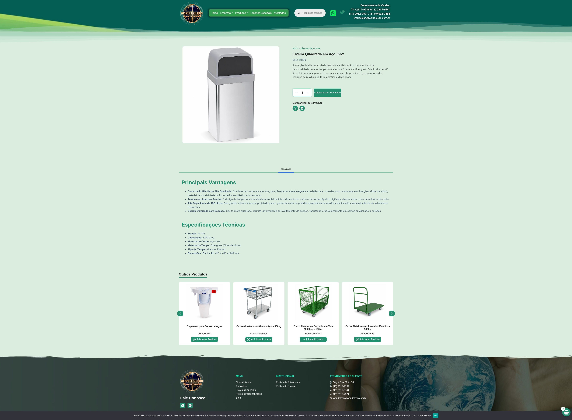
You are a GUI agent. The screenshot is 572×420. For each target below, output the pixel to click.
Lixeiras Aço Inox (310, 48)
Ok (435, 415)
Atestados (241, 386)
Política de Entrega (286, 386)
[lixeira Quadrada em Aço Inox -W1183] (230, 94)
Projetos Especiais (246, 390)
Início (296, 48)
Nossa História (244, 382)
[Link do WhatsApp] (182, 405)
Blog (238, 397)
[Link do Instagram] (190, 405)
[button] (295, 108)
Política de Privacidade (288, 382)
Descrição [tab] (286, 169)
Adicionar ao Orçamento (327, 92)
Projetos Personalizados (249, 394)
